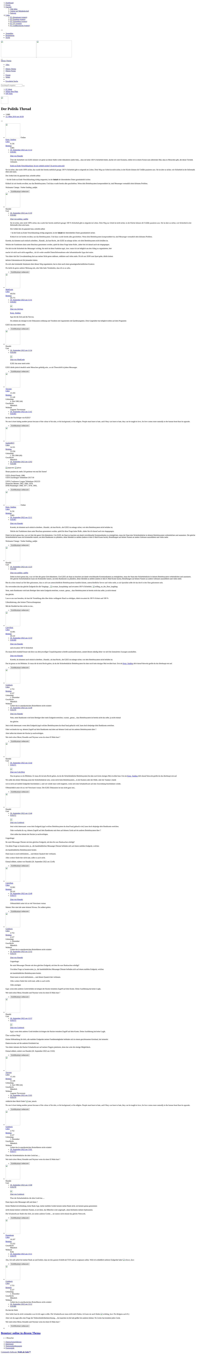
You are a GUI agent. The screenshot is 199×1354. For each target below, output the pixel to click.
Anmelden (9, 33)
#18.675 (13, 1020)
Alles (7, 65)
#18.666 (13, 464)
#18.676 (13, 1097)
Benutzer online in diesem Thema (21, 1333)
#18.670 (13, 710)
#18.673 (13, 896)
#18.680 (13, 1306)
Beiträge (9, 146)
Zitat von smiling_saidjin (19, 219)
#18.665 (13, 414)
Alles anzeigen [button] (15, 985)
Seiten (8, 77)
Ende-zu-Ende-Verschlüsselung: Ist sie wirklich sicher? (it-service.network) (37, 166)
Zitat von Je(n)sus (16, 309)
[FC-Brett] (36, 57)
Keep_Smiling (15, 313)
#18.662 (13, 215)
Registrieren (10, 35)
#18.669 (13, 640)
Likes (8, 142)
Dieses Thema (11, 69)
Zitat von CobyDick (17, 772)
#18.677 (13, 1152)
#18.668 (13, 569)
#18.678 (13, 1187)
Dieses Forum (11, 71)
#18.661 (13, 152)
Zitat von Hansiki (16, 156)
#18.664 (13, 352)
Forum (8, 75)
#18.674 (13, 954)
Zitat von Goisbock (17, 823)
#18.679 (13, 1256)
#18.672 (13, 815)
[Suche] (2, 59)
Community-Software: (16, 1352)
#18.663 (13, 302)
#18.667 (13, 519)
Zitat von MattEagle (17, 360)
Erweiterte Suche (12, 81)
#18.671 (13, 765)
